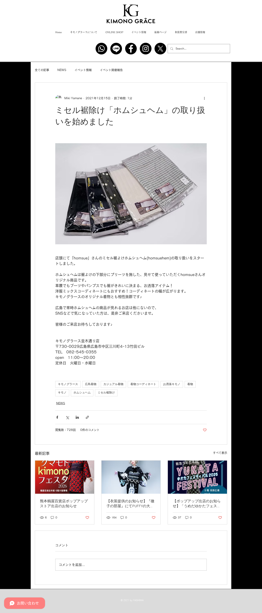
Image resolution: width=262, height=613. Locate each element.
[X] (160, 48)
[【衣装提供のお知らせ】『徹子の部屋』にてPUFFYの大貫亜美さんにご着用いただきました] (131, 477)
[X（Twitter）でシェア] (67, 417)
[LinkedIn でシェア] (77, 417)
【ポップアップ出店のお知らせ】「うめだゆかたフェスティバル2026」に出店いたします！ (197, 503)
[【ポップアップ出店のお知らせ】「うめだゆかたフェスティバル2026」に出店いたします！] (197, 477)
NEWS (61, 70)
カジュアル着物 (113, 384)
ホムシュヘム (82, 392)
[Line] (116, 48)
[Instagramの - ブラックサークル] (145, 48)
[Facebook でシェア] (57, 417)
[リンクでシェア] (87, 417)
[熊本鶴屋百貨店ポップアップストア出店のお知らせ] (64, 477)
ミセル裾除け (106, 392)
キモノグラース (68, 384)
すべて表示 (220, 452)
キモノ (62, 392)
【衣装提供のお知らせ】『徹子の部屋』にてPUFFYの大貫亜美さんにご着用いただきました (130, 503)
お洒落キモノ (171, 384)
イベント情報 (83, 70)
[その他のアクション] (204, 98)
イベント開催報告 (111, 70)
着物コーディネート (143, 384)
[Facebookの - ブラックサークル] (131, 48)
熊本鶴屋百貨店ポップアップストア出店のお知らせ (64, 503)
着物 (190, 384)
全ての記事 (42, 70)
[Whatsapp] (101, 48)
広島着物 (90, 384)
